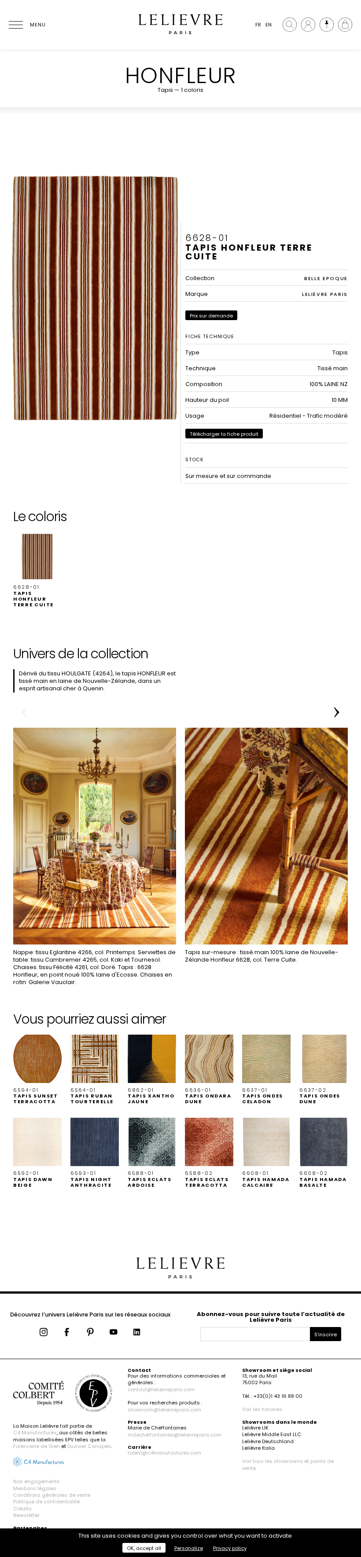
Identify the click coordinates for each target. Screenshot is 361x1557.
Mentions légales (34, 1488)
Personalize (188, 1548)
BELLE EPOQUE (326, 278)
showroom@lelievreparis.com (164, 1409)
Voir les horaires (262, 1409)
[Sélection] (327, 25)
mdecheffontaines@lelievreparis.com (174, 1434)
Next (336, 712)
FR (258, 24)
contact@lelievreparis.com (161, 1389)
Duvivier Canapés (89, 1446)
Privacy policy (230, 1548)
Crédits (22, 1508)
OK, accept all (144, 1548)
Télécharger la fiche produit (224, 434)
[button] (37, 570)
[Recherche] (290, 25)
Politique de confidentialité (46, 1501)
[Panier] (345, 25)
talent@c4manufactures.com (164, 1452)
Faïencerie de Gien (36, 1446)
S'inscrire (325, 1334)
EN (268, 24)
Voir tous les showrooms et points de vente (288, 1464)
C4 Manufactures (35, 1432)
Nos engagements (36, 1481)
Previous (24, 712)
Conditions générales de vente (51, 1495)
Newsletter (26, 1515)
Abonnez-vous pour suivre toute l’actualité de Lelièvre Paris (271, 1317)
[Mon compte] (308, 25)
